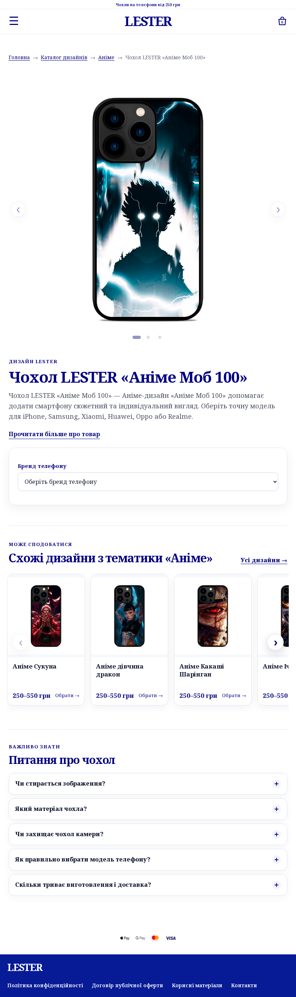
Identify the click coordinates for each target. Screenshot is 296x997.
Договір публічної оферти (127, 985)
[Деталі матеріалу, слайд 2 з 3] (148, 337)
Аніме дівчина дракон (120, 670)
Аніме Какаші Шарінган (201, 670)
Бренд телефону (42, 465)
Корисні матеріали (197, 985)
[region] (148, 209)
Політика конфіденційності (45, 985)
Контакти (244, 985)
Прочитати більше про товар (54, 434)
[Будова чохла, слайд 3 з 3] (159, 337)
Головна (19, 57)
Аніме (106, 57)
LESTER (148, 21)
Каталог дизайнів (64, 57)
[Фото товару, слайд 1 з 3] (136, 337)
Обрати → (67, 695)
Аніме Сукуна (35, 666)
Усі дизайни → (264, 560)
